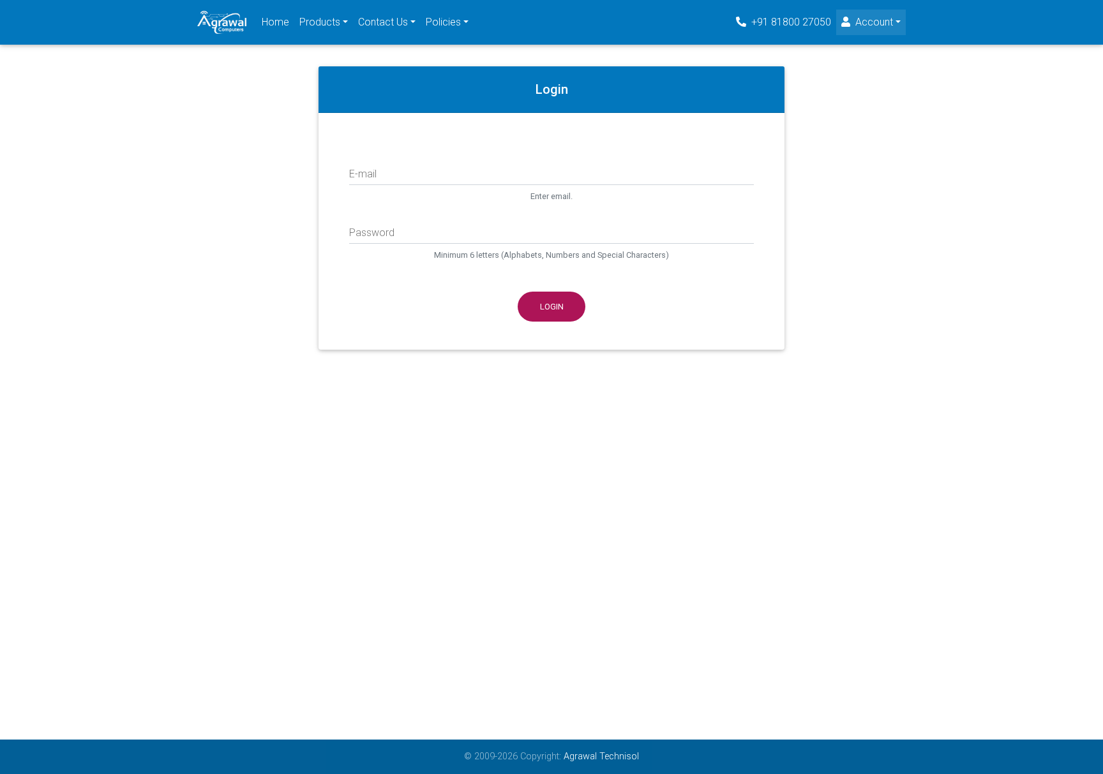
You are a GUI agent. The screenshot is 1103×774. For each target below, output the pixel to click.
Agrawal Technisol (600, 756)
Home (275, 22)
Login (552, 306)
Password (371, 233)
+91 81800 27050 (790, 22)
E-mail (363, 174)
